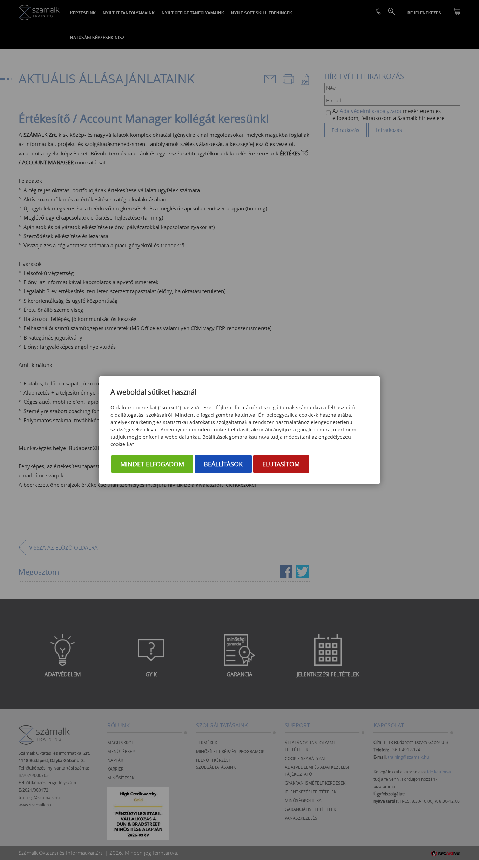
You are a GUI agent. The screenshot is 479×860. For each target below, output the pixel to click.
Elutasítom (281, 464)
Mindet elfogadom (152, 464)
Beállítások (223, 464)
